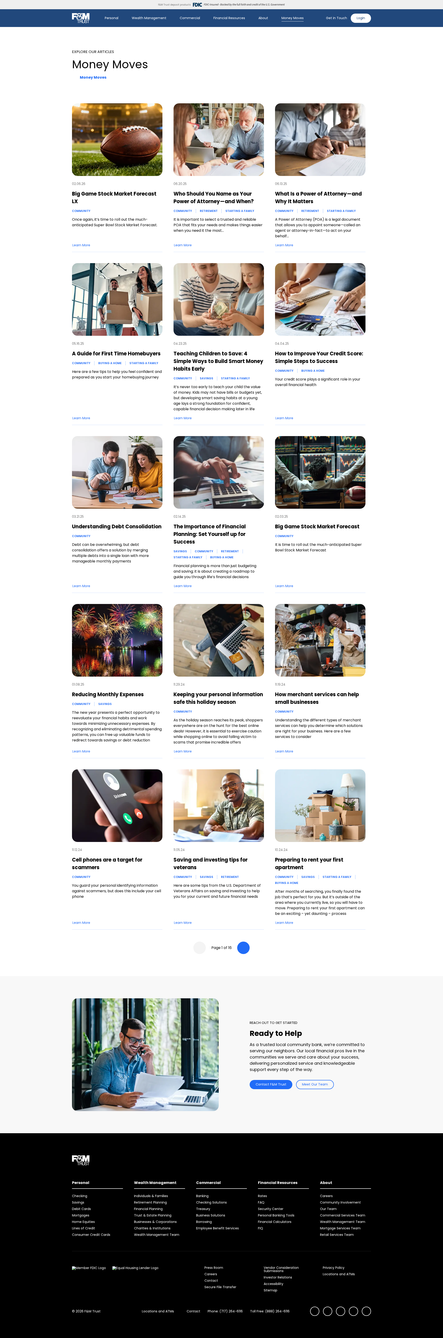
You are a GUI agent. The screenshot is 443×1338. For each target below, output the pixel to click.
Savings (206, 378)
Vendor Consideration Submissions (281, 1269)
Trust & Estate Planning (152, 1215)
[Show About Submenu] (271, 18)
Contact (211, 1280)
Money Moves (292, 18)
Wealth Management (149, 18)
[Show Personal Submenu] (121, 18)
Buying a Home (110, 363)
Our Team (328, 1209)
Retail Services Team (337, 1234)
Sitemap (270, 1290)
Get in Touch (336, 18)
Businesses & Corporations (155, 1221)
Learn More (81, 245)
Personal (111, 18)
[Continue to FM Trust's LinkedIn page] (340, 1311)
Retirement (209, 211)
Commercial (190, 18)
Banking (202, 1196)
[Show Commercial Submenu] (203, 18)
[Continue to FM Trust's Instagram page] (314, 1311)
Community (81, 211)
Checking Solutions (211, 1202)
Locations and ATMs (339, 1274)
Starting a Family (239, 211)
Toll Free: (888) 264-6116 (270, 1311)
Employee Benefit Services (217, 1228)
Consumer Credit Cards (91, 1234)
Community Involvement (340, 1202)
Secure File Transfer (220, 1287)
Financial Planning (148, 1209)
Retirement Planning (150, 1202)
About (263, 18)
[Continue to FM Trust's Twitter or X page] (353, 1311)
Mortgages (80, 1215)
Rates (262, 1196)
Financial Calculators (274, 1221)
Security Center (270, 1209)
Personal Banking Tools (276, 1215)
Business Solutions (210, 1215)
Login (361, 18)
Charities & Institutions (152, 1228)
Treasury (203, 1209)
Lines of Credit (83, 1228)
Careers (326, 1196)
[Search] (319, 18)
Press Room (213, 1267)
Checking (79, 1196)
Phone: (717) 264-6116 (225, 1311)
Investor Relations (278, 1277)
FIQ (260, 1228)
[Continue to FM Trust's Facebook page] (366, 1311)
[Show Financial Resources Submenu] (248, 18)
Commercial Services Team (342, 1215)
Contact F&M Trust (271, 1084)
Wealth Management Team (156, 1234)
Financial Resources (229, 18)
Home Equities (83, 1221)
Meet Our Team (315, 1084)
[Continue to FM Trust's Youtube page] (327, 1311)
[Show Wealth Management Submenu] (169, 18)
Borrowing (204, 1221)
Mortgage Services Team (340, 1228)
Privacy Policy (333, 1267)
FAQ (261, 1202)
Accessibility (273, 1284)
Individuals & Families (151, 1196)
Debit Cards (81, 1209)
